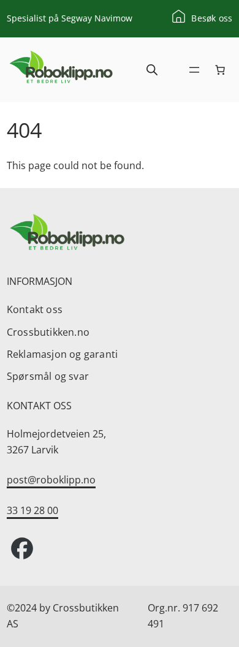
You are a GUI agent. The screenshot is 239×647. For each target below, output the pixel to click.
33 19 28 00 (32, 510)
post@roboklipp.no (51, 479)
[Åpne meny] (194, 69)
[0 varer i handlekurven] (220, 70)
